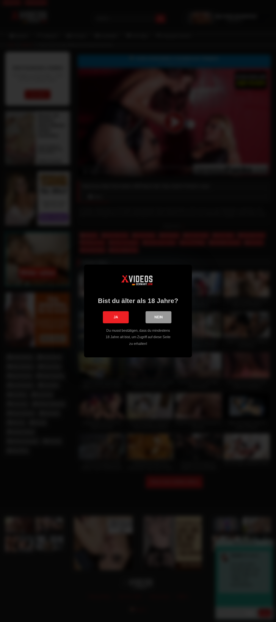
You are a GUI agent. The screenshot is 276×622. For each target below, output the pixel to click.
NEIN (158, 317)
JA (116, 317)
